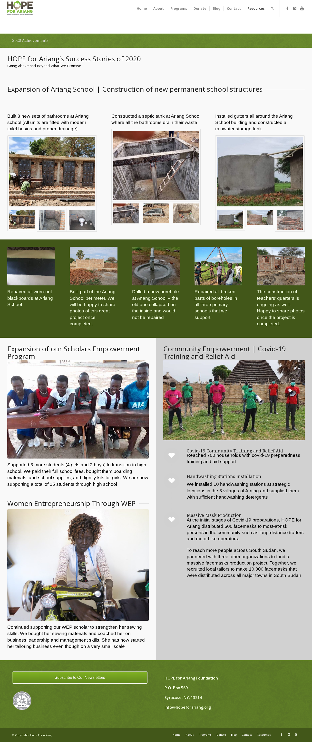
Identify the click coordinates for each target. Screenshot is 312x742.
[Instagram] (294, 8)
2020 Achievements (30, 40)
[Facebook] (287, 8)
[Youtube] (302, 8)
